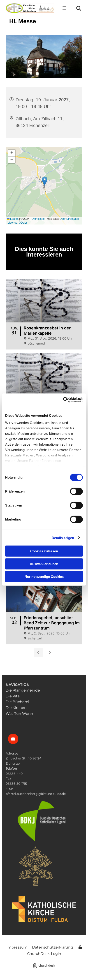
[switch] (76, 491)
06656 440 (14, 774)
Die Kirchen (17, 708)
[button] (63, 8)
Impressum (17, 947)
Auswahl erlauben (44, 564)
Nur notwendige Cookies (44, 577)
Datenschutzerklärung (52, 947)
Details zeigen (63, 537)
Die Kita (13, 696)
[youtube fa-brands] (13, 739)
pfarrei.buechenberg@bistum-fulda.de (36, 794)
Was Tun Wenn (20, 713)
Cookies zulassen (44, 551)
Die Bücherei (17, 702)
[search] (78, 8)
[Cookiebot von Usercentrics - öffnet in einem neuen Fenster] (63, 400)
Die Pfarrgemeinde (23, 690)
